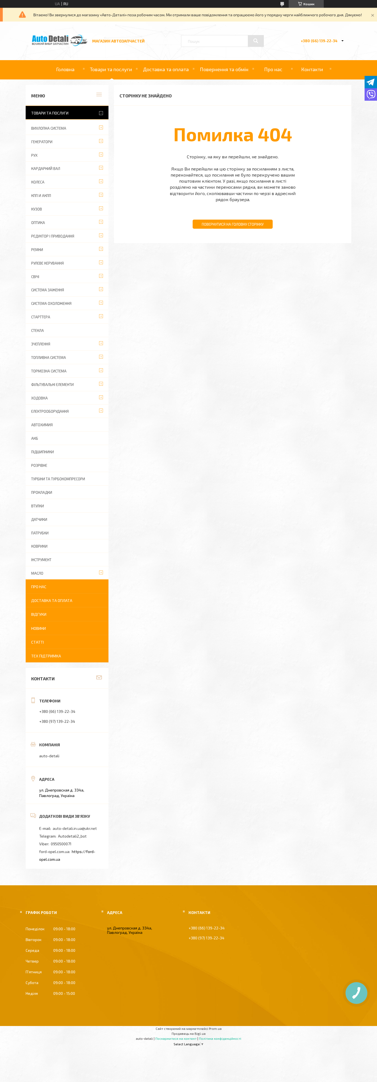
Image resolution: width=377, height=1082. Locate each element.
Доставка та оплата (166, 69)
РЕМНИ (37, 249)
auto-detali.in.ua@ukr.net (75, 828)
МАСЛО (37, 573)
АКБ (34, 438)
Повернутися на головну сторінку (233, 224)
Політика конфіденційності (220, 1038)
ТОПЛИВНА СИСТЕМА (48, 357)
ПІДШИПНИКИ (42, 452)
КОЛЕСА (37, 182)
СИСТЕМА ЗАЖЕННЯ (47, 290)
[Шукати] (256, 41)
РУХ (34, 155)
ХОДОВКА (39, 398)
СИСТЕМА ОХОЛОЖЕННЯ (51, 303)
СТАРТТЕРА (40, 317)
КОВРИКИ (39, 546)
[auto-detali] (59, 44)
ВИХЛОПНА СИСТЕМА (48, 128)
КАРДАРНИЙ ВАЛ (45, 168)
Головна (65, 69)
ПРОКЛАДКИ (41, 492)
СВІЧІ (35, 277)
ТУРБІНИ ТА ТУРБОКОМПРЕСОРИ (58, 479)
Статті (37, 642)
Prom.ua (215, 1028)
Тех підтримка (46, 656)
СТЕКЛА (37, 330)
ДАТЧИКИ (39, 519)
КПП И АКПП (41, 195)
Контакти (312, 69)
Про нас (273, 69)
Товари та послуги (111, 69)
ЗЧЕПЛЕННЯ (40, 344)
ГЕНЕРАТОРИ (41, 142)
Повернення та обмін (224, 69)
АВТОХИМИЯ (42, 425)
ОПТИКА (38, 222)
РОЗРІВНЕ (39, 465)
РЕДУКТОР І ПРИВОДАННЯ (52, 236)
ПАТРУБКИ (40, 533)
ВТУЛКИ (37, 506)
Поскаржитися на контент (176, 1038)
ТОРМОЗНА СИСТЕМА (49, 371)
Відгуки (38, 614)
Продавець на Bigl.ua (189, 1033)
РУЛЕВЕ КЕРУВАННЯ (47, 263)
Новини (38, 628)
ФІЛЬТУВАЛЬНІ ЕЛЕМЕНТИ (52, 384)
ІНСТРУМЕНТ (41, 560)
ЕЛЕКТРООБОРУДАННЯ (50, 411)
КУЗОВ (36, 209)
